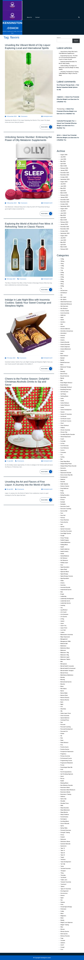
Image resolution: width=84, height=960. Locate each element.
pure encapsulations (66, 772)
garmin (62, 526)
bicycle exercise (64, 376)
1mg (61, 270)
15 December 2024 (11, 116)
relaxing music (64, 783)
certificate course (65, 418)
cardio (62, 400)
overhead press (64, 720)
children (62, 427)
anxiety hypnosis (65, 346)
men (61, 661)
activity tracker (64, 310)
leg (61, 607)
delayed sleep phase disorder (68, 466)
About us (29, 17)
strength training (65, 832)
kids (61, 592)
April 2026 (63, 163)
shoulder (62, 801)
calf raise (63, 394)
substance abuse (65, 841)
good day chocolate (66, 531)
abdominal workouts (66, 304)
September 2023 (64, 233)
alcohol (62, 326)
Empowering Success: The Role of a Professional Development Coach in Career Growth (68, 57)
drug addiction (64, 488)
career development (66, 409)
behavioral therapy (65, 367)
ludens (62, 632)
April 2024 (63, 217)
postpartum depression (66, 751)
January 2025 (64, 197)
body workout (64, 385)
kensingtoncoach (47, 116)
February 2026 (64, 168)
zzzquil (62, 947)
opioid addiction (64, 718)
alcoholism (63, 333)
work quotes (64, 933)
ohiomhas (63, 709)
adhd (61, 317)
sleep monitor (64, 812)
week (61, 918)
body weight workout (66, 382)
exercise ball (63, 511)
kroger (62, 594)
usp (61, 900)
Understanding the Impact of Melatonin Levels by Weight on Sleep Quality (69, 67)
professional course (66, 758)
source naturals (64, 823)
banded (62, 358)
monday (62, 677)
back (61, 353)
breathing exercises (65, 389)
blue (61, 380)
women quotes (64, 931)
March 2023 (63, 247)
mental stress (64, 673)
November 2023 (64, 229)
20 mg (62, 272)
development (64, 477)
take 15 (62, 850)
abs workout (64, 308)
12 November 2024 (11, 203)
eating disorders (64, 495)
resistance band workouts (67, 790)
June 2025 (63, 186)
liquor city (63, 625)
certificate (63, 416)
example (62, 502)
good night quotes (65, 533)
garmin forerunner (65, 529)
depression (63, 470)
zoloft (62, 945)
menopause (63, 664)
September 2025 (64, 179)
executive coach (64, 506)
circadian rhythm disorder (67, 434)
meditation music (65, 648)
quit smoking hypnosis (66, 774)
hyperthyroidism (64, 567)
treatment (63, 884)
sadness (62, 796)
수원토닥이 (60, 97)
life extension (64, 614)
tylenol (62, 886)
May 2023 (63, 242)
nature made (63, 693)
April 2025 (63, 190)
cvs (61, 454)
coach (62, 439)
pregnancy (63, 754)
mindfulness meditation (66, 675)
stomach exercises (65, 830)
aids (61, 324)
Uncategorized (64, 891)
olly (61, 711)
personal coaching (65, 727)
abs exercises (64, 306)
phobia (62, 733)
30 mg (62, 281)
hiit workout (63, 558)
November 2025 (64, 175)
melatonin (63, 650)
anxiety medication (65, 349)
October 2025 (64, 177)
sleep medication (65, 810)
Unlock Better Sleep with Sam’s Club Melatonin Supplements (68, 52)
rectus (62, 778)
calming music (64, 396)
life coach (63, 612)
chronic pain (63, 432)
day (61, 459)
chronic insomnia (65, 430)
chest (62, 423)
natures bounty (64, 700)
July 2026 (63, 157)
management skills (65, 641)
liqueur (62, 621)
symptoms (63, 846)
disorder (62, 481)
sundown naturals (65, 844)
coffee (62, 443)
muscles (62, 684)
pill (61, 736)
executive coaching (65, 508)
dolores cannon (64, 486)
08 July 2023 (10, 489)
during (62, 493)
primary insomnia (65, 756)
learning (62, 605)
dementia (63, 468)
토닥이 (59, 135)
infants (62, 583)
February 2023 (64, 249)
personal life (64, 731)
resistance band (65, 787)
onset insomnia (64, 715)
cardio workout (64, 403)
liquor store (63, 628)
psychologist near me (66, 767)
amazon (62, 335)
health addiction (64, 549)
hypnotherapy (64, 574)
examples (63, 504)
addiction (63, 315)
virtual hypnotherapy (66, 906)
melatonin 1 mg (64, 652)
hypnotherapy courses (66, 576)
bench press (63, 373)
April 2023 (63, 244)
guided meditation (65, 542)
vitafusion (63, 909)
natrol (62, 691)
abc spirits (63, 299)
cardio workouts (65, 405)
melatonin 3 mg (64, 655)
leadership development (67, 598)
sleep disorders (64, 808)
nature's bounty (64, 697)
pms (61, 745)
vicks (61, 904)
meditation (63, 646)
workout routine (65, 936)
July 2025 (63, 184)
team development (65, 862)
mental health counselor (67, 666)
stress (62, 835)
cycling (62, 457)
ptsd (61, 769)
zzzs (61, 949)
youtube (62, 940)
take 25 (62, 855)
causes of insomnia (66, 414)
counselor (63, 452)
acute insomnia (64, 313)
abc (61, 295)
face (61, 513)
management (64, 639)
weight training (64, 924)
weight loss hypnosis (66, 922)
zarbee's (62, 942)
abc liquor (63, 297)
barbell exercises (65, 362)
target (62, 857)
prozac (62, 765)
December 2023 (64, 226)
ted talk (62, 864)
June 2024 (63, 213)
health (62, 547)
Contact (37, 17)
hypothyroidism (64, 578)
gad (61, 524)
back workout (64, 355)
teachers (63, 859)
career (62, 407)
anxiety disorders (65, 344)
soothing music (64, 821)
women (62, 929)
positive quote (64, 747)
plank (61, 740)
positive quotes (64, 749)
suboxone (63, 839)
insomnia (62, 585)
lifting (62, 619)
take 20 (62, 853)
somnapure (63, 819)
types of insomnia (65, 889)
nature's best (64, 695)
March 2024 (63, 220)
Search (59, 37)
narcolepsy (63, 688)
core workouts (64, 448)
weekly (62, 920)
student (62, 837)
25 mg (62, 277)
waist (62, 913)
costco (62, 450)
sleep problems (64, 814)
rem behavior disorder (66, 785)
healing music (64, 544)
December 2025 (64, 172)
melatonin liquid (64, 657)
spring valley (63, 828)
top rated (63, 877)
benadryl (62, 371)
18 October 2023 (11, 279)
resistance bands (65, 792)
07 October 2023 (11, 358)
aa (61, 288)
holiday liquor (64, 562)
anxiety (62, 340)
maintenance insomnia (66, 634)
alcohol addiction (65, 328)
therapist (63, 871)
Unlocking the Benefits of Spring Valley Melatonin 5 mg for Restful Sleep (68, 73)
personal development (66, 729)
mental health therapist (67, 670)
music (62, 686)
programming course (66, 760)
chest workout (64, 425)
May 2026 (63, 161)
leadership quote (65, 601)
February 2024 (64, 222)
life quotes (63, 616)
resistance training (65, 794)
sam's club (63, 799)
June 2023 (63, 240)
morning (62, 679)
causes (62, 412)
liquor (62, 623)
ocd (61, 706)
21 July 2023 (10, 461)
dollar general (64, 484)
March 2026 (63, 166)
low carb (63, 630)
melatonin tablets (65, 659)
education (63, 497)
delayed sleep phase (66, 463)
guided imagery (64, 540)
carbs (62, 398)
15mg (61, 268)
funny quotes (64, 522)
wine (61, 927)
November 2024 (64, 202)
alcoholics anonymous (66, 331)
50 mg (62, 286)
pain (61, 722)
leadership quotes (65, 603)
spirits (62, 826)
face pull (62, 515)
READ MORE (47, 127)
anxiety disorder (64, 342)
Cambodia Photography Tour (66, 121)
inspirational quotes (65, 589)
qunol (62, 776)
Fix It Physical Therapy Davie (65, 85)
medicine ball (63, 643)
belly (61, 369)
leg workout (63, 610)
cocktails (63, 441)
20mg (61, 274)
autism (62, 351)
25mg (61, 279)
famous (62, 517)
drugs (62, 490)
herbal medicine (64, 556)
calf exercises (64, 391)
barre (61, 364)
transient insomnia (65, 882)
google (62, 535)
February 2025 (64, 195)
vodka (62, 911)
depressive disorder (65, 472)
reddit (62, 781)
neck (61, 702)
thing (61, 873)
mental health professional (67, 668)
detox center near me (66, 475)
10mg (61, 263)
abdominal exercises (66, 301)
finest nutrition (64, 520)
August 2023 (63, 235)
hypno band (63, 569)
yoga (61, 938)
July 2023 (63, 238)
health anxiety (64, 551)
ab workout (63, 292)
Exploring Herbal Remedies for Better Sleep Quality (68, 62)
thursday (63, 875)
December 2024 (64, 199)
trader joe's (63, 880)
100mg (62, 261)
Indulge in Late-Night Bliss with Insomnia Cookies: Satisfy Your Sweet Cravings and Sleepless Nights (28, 302)
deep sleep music (65, 461)
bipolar (62, 378)
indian (62, 580)
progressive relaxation (66, 763)
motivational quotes (66, 682)
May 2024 (63, 215)
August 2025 (63, 181)
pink (61, 738)
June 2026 (63, 159)
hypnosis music (64, 571)
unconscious (64, 893)
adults (62, 319)
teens (62, 866)
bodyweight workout (66, 387)
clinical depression (65, 436)
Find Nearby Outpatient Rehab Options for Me (68, 87)
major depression (65, 637)
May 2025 (63, 188)
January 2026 (64, 170)
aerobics (62, 322)
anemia (62, 337)
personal (62, 724)
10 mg (62, 259)
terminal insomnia (65, 868)
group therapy (64, 538)
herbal (62, 553)
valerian (62, 902)
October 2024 (64, 204)
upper (62, 897)
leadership (63, 596)
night (61, 704)
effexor (62, 499)
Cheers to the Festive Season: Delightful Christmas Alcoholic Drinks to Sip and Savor (27, 381)
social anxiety (64, 817)
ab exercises (63, 290)
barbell (62, 360)
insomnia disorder (65, 587)
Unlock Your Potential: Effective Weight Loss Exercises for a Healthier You (68, 99)
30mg (61, 283)
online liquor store (65, 713)
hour (61, 565)
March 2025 (63, 193)
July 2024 (63, 211)
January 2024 (64, 224)
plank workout (64, 742)
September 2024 (64, 206)
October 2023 (64, 231)
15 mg (62, 265)
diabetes (62, 479)
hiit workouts (64, 560)
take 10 (62, 848)
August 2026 (63, 154)
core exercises (64, 445)
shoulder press (64, 803)
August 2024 (63, 208)
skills (61, 805)
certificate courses (65, 421)
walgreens (63, 915)
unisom (62, 895)
